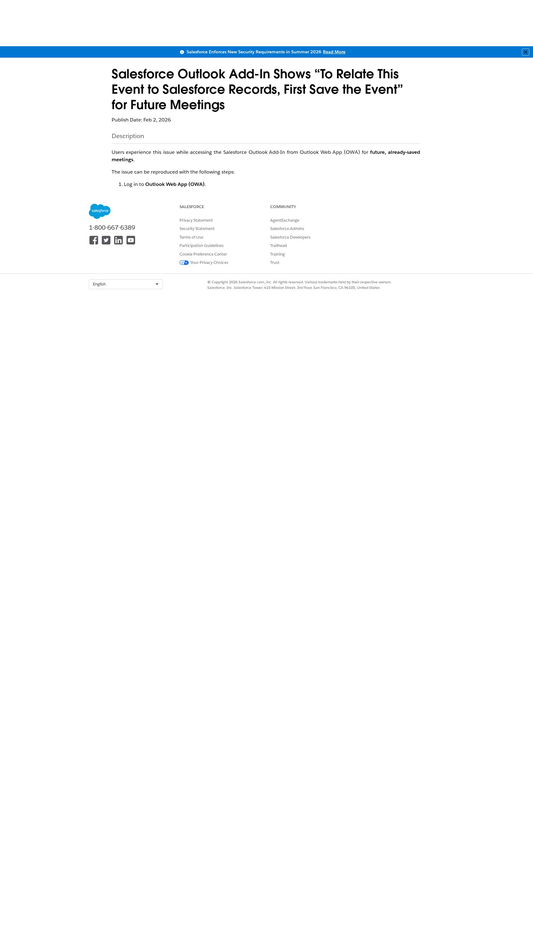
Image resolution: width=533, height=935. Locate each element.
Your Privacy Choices (209, 262)
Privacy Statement (196, 220)
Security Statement (197, 228)
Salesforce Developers (290, 237)
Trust (274, 262)
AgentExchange (284, 220)
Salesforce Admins (287, 228)
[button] (126, 284)
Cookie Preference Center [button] (203, 254)
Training (277, 254)
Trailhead (278, 245)
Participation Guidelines (202, 245)
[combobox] (126, 284)
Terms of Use (191, 237)
